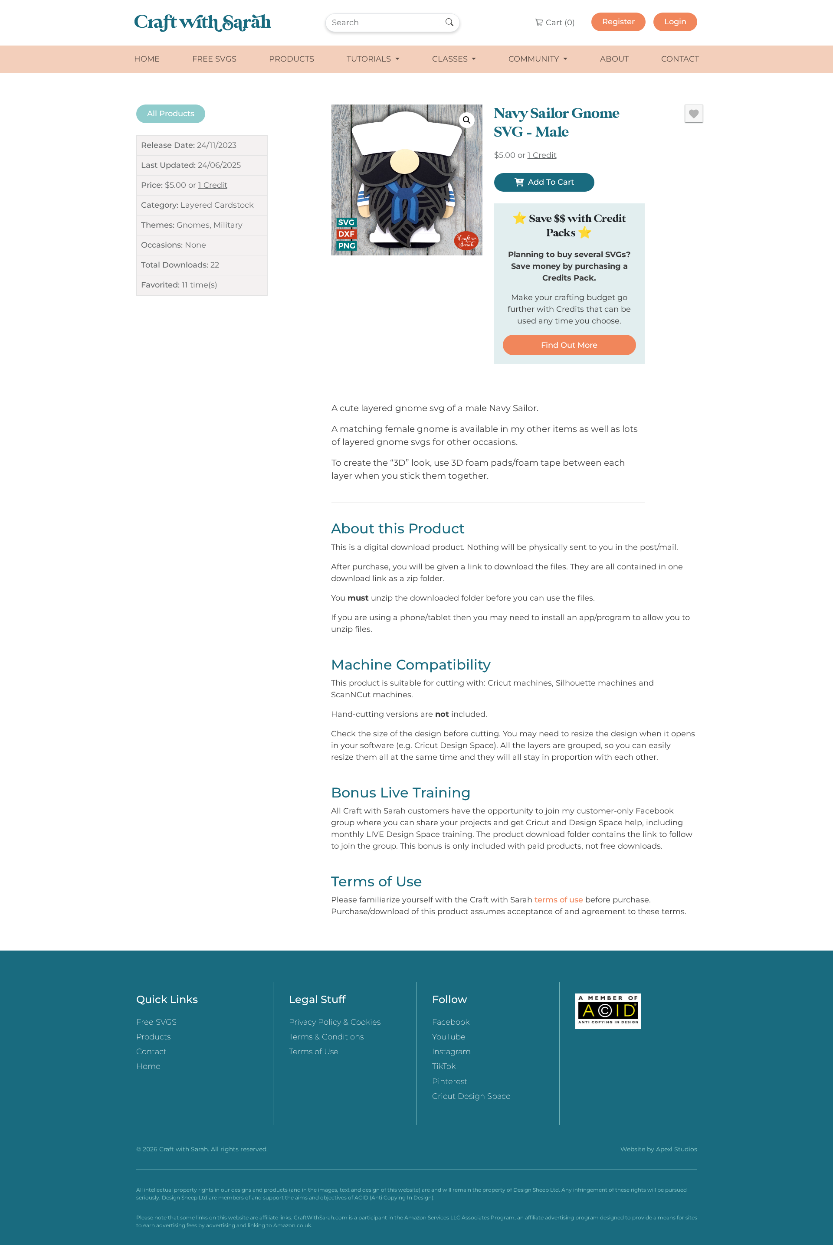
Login (675, 21)
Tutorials (370, 59)
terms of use (559, 900)
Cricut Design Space (471, 1096)
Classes (451, 59)
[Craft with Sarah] (203, 23)
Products (291, 59)
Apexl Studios (676, 1149)
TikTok (444, 1066)
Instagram (451, 1051)
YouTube (449, 1037)
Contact (680, 59)
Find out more (569, 345)
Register (618, 21)
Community (534, 59)
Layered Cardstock (217, 205)
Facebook (450, 1022)
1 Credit (212, 185)
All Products (170, 113)
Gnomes (193, 225)
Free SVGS (214, 59)
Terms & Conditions (326, 1037)
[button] (467, 120)
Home (147, 59)
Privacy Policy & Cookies (334, 1022)
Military (228, 225)
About (614, 59)
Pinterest (449, 1081)
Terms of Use (313, 1051)
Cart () (559, 22)
